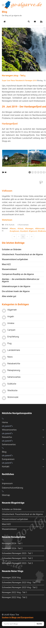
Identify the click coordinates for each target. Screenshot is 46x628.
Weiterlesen (7, 220)
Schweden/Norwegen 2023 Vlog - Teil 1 (19, 582)
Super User (6, 80)
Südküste (42, 231)
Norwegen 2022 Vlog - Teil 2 (14, 597)
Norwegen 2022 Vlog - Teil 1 (14, 592)
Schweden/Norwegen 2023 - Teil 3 (17, 563)
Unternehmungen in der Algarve (16, 286)
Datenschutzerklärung (12, 488)
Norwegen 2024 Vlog (11, 577)
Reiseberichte (13, 363)
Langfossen (15, 231)
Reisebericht (20, 80)
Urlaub (21, 228)
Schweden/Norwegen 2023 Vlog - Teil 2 (19, 587)
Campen (11, 330)
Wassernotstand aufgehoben (15, 259)
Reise (13, 80)
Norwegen (28, 80)
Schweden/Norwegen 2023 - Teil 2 (17, 558)
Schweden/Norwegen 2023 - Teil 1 (17, 553)
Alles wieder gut (9, 296)
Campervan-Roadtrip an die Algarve (18, 274)
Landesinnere (13, 350)
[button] (3, 5)
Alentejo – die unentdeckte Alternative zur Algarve (20, 280)
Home (5, 422)
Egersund (33, 231)
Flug (9, 343)
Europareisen (8, 459)
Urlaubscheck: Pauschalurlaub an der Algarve (22, 254)
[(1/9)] (15, 158)
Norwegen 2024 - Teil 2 (12, 548)
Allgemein (12, 310)
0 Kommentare (22, 224)
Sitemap (6, 495)
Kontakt (5, 466)
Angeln (10, 316)
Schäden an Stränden (11, 249)
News (10, 357)
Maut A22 (6, 264)
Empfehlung (13, 336)
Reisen (13, 228)
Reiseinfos (7, 437)
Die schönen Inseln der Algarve (16, 291)
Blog (4, 452)
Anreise (10, 323)
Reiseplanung (13, 370)
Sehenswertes (14, 377)
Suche (39, 624)
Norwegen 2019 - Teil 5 (13, 75)
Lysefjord (24, 231)
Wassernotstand (9, 269)
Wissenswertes (9, 430)
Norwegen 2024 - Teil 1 (12, 543)
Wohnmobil (40, 228)
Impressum (7, 483)
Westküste (12, 390)
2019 (35, 80)
